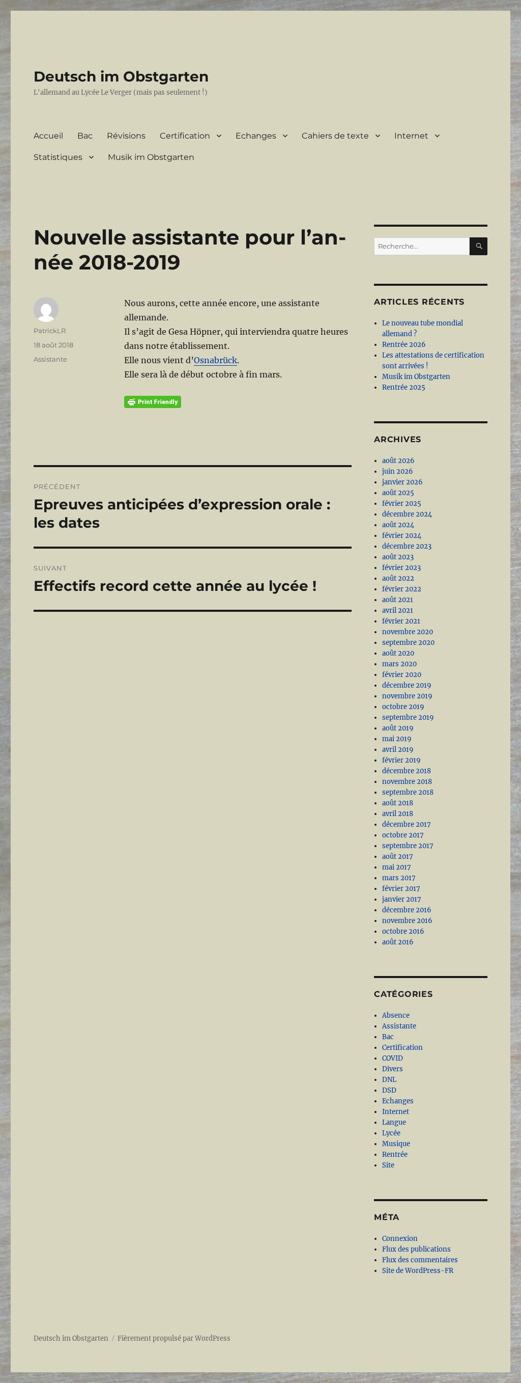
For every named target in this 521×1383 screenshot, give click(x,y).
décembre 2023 (406, 546)
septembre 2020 (408, 642)
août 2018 (397, 803)
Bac (85, 136)
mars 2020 (399, 664)
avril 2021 (397, 610)
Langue (394, 1122)
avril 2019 (398, 749)
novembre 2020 (407, 632)
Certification (185, 136)
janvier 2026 (402, 482)
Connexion (400, 1238)
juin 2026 (397, 471)
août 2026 (398, 460)
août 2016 (398, 942)
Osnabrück (215, 360)
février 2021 (401, 621)
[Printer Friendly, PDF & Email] (152, 402)
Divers (392, 1069)
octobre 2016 (403, 931)
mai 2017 (396, 867)
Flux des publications (416, 1249)
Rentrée (395, 1154)
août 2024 (398, 525)
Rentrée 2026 (404, 344)
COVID (392, 1058)
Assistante (50, 359)
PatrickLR (50, 331)
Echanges (256, 136)
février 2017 (401, 888)
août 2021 (397, 599)
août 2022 (398, 578)
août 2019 (398, 728)
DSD (389, 1090)
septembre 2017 (407, 846)
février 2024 (401, 535)
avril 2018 (397, 813)
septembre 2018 (407, 792)
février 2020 (401, 674)
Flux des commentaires (420, 1260)
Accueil (48, 136)
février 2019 (401, 760)
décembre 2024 (407, 514)
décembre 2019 (406, 685)
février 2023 (401, 567)
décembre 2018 (406, 771)
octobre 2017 (403, 835)
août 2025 (398, 493)
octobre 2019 (403, 706)
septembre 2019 (408, 717)
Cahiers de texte (335, 136)
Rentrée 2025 (403, 387)
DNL (389, 1079)
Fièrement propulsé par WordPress (174, 1338)
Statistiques (58, 157)
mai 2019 (397, 739)
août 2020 (398, 653)
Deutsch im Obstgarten (121, 76)
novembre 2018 (407, 781)
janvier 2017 (401, 899)
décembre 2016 (406, 910)
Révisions (126, 136)
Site (388, 1165)
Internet (411, 136)
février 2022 (401, 589)
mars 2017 (399, 878)
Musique (396, 1144)
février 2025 (401, 503)
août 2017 (397, 856)
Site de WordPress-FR (417, 1270)
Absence (396, 1015)
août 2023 (398, 557)
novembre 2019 (407, 696)
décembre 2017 (406, 824)
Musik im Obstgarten (151, 157)
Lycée (391, 1133)
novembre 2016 (407, 920)
